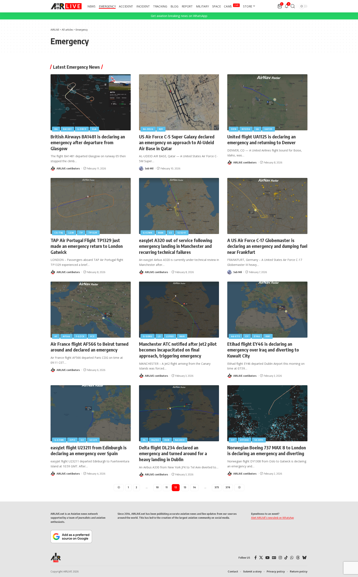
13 (185, 487)
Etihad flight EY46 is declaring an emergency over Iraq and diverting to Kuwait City (263, 350)
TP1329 (92, 233)
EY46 (257, 336)
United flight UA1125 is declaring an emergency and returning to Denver (261, 139)
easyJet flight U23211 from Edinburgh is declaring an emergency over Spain (89, 450)
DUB (166, 440)
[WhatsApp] (292, 557)
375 (217, 487)
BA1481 (67, 129)
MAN (160, 233)
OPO (72, 440)
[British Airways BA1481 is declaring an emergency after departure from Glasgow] (91, 102)
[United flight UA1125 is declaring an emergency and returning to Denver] (267, 102)
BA (56, 129)
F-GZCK (80, 336)
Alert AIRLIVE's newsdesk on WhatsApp (272, 517)
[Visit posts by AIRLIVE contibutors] (53, 168)
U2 (170, 233)
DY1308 (244, 440)
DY (232, 440)
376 (228, 487)
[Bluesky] (304, 557)
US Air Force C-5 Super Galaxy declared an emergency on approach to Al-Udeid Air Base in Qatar (176, 142)
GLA (94, 129)
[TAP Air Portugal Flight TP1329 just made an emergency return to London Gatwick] (91, 206)
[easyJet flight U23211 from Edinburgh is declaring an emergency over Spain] (91, 413)
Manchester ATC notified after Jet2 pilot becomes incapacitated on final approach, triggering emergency (178, 350)
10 (157, 487)
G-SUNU (147, 336)
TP (81, 233)
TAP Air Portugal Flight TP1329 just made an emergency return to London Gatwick (87, 246)
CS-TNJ (58, 233)
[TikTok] (286, 557)
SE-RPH (258, 440)
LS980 (170, 336)
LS (159, 336)
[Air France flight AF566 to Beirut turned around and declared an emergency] (91, 310)
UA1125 (268, 129)
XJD (161, 129)
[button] (293, 6)
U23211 (93, 440)
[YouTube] (267, 557)
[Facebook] (255, 557)
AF (55, 336)
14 (194, 487)
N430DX (180, 440)
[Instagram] (280, 557)
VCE (92, 336)
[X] (261, 557)
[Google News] (274, 557)
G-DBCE (81, 129)
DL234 (155, 440)
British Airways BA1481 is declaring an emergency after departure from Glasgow (88, 142)
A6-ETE (235, 336)
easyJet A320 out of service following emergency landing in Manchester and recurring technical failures (175, 246)
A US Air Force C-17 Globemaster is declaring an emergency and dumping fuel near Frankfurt (267, 246)
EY (247, 336)
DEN (233, 129)
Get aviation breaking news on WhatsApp (179, 16)
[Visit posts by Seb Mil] (141, 168)
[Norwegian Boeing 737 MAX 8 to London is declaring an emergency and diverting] (267, 413)
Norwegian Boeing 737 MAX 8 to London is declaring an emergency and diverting (266, 450)
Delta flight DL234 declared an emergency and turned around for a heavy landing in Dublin (173, 453)
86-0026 (148, 129)
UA (257, 129)
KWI (268, 336)
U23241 (182, 233)
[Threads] (298, 557)
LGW (71, 233)
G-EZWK (147, 233)
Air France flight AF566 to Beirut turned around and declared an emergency (89, 347)
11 (167, 487)
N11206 (246, 129)
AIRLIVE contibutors (68, 168)
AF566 (66, 336)
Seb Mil (149, 168)
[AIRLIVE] (66, 6)
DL (144, 440)
